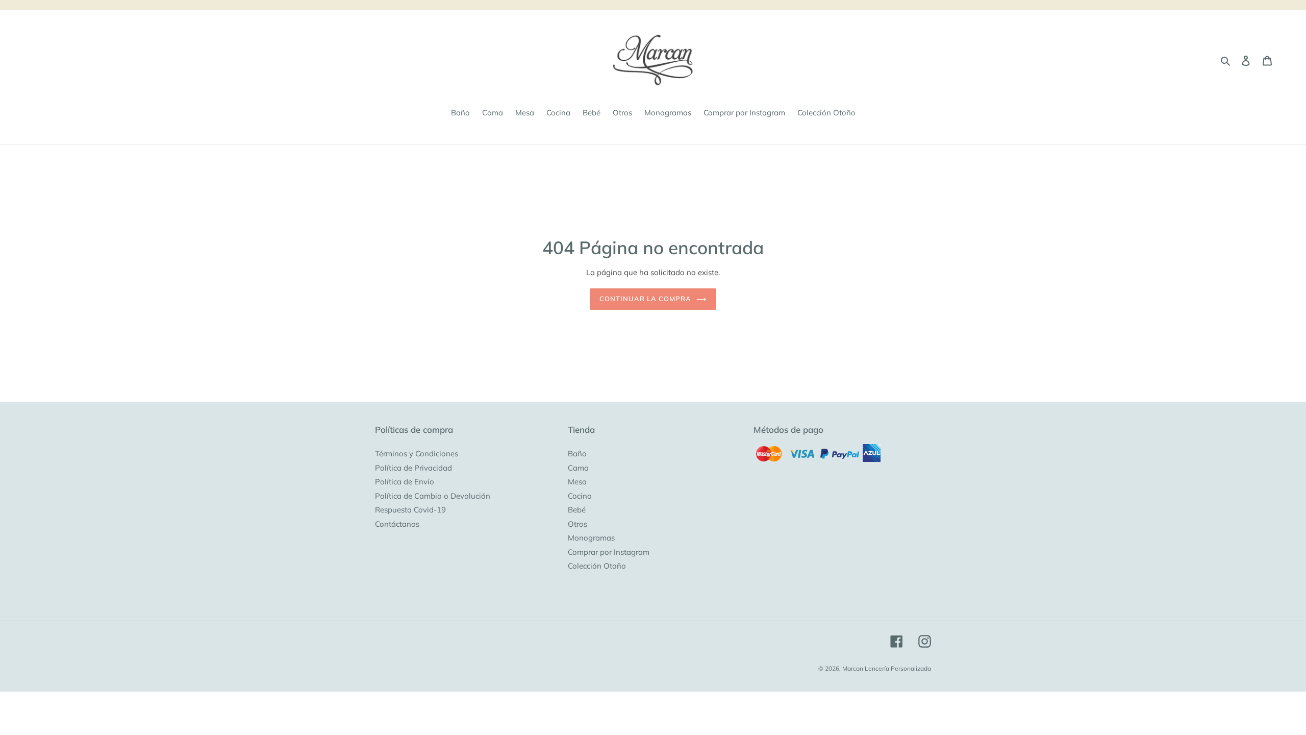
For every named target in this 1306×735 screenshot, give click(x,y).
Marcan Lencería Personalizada (886, 668)
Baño (577, 453)
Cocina (580, 496)
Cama (578, 468)
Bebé (577, 509)
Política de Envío (404, 481)
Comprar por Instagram (608, 552)
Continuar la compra (645, 299)
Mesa (577, 481)
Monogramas (591, 538)
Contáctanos (397, 524)
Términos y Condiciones (416, 453)
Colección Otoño (597, 566)
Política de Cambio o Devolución (432, 496)
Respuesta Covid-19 (410, 509)
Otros (577, 524)
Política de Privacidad (413, 468)
